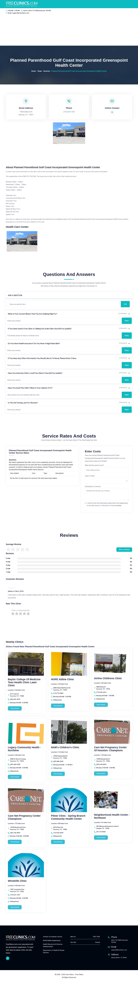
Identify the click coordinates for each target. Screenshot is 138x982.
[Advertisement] (69, 30)
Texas (39, 71)
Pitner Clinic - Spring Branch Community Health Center (68, 817)
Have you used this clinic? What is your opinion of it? (30, 388)
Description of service (93, 486)
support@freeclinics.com (20, 13)
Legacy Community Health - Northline (24, 749)
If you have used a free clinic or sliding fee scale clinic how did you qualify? (40, 329)
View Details (14, 708)
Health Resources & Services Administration (52, 945)
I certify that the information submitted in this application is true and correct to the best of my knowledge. (107, 504)
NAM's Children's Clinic (65, 747)
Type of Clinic (90, 476)
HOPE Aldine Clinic (62, 679)
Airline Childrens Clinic (108, 678)
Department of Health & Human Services (53, 951)
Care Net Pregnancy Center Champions (24, 817)
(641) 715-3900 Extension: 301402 (39, 10)
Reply (127, 321)
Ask (125, 304)
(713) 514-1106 (69, 112)
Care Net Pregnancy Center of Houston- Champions (110, 749)
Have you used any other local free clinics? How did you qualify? (35, 373)
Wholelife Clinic (17, 880)
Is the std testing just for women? (23, 403)
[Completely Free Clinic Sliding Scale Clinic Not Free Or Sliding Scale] (107, 481)
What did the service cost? (94, 465)
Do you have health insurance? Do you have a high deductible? (34, 343)
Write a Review (124, 550)
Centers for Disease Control (52, 937)
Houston (46, 71)
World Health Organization (52, 940)
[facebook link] (7, 958)
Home (33, 71)
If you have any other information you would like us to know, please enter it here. (42, 358)
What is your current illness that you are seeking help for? (32, 314)
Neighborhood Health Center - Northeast (112, 816)
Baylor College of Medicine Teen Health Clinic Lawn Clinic (24, 682)
